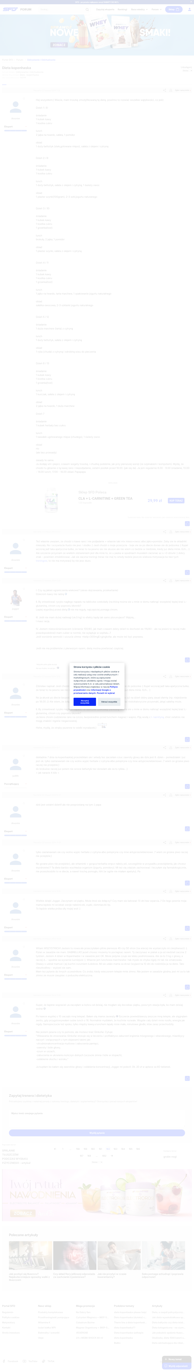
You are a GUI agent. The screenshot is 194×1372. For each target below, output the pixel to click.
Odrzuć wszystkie (109, 701)
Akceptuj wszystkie (84, 701)
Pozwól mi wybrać (106, 693)
